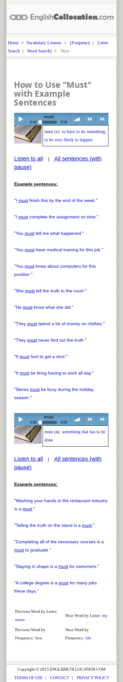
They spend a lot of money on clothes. (59, 323)
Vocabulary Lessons (43, 42)
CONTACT (59, 677)
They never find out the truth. (50, 340)
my (105, 615)
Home (13, 42)
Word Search (38, 50)
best (38, 638)
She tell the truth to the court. (50, 290)
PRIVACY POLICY (93, 677)
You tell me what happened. (49, 233)
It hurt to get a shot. (41, 356)
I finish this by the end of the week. (56, 200)
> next (102, 119)
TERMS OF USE (28, 677)
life (88, 638)
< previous (90, 119)
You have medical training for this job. (59, 249)
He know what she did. (44, 307)
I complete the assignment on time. (56, 216)
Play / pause (20, 119)
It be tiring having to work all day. (54, 372)
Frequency (81, 42)
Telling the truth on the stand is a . (54, 525)
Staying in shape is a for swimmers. (56, 566)
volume (77, 119)
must (48, 131)
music (20, 619)
